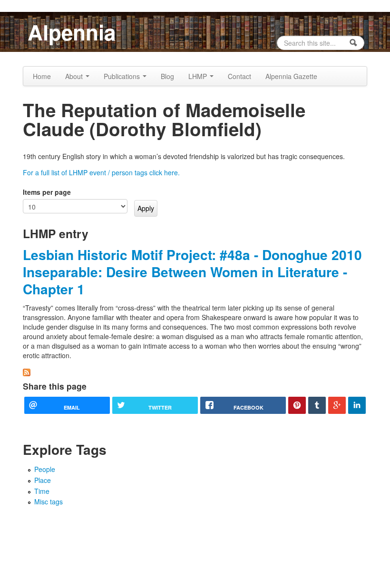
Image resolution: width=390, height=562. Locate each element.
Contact (239, 76)
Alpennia (72, 32)
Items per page (47, 192)
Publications (123, 76)
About (75, 76)
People (44, 469)
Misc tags (48, 501)
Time (41, 491)
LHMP (198, 76)
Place (42, 480)
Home (42, 76)
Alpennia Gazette (291, 76)
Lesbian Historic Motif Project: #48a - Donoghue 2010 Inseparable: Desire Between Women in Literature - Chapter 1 (192, 272)
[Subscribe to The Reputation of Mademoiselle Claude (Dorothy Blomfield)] (26, 371)
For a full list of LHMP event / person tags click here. (101, 172)
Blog (167, 76)
